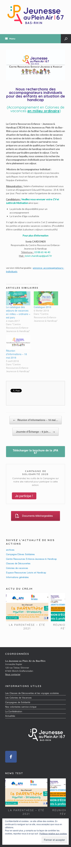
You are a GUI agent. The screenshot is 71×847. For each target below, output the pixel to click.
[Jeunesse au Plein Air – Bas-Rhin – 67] (35, 14)
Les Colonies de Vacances (18, 697)
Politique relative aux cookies (53, 833)
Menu (12, 38)
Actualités (10, 715)
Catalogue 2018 (42, 307)
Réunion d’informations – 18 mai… (35, 420)
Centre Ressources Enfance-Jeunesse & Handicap (31, 558)
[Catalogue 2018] (46, 298)
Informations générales (17, 577)
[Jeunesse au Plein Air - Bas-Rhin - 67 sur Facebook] (11, 757)
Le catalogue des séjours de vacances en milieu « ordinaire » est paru (18, 312)
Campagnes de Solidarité (17, 702)
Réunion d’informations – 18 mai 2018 (16, 354)
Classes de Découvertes (18, 563)
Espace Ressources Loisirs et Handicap (26, 572)
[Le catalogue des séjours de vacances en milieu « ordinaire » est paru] (18, 298)
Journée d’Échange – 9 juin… (35, 431)
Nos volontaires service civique (20, 706)
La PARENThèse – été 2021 (27, 626)
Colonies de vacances (17, 568)
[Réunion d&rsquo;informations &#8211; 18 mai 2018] (18, 342)
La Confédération (13, 711)
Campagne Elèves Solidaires (20, 554)
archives (10, 549)
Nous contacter (12, 674)
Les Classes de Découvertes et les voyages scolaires (32, 693)
